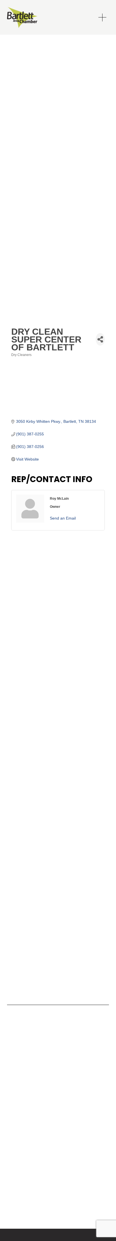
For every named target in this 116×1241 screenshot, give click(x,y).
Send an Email (63, 518)
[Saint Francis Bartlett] (20, 1038)
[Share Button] (100, 339)
